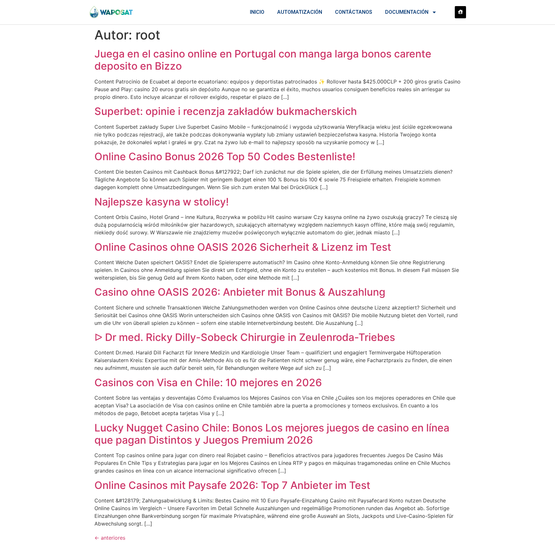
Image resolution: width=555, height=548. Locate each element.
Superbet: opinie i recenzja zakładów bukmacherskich (225, 111)
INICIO (257, 12)
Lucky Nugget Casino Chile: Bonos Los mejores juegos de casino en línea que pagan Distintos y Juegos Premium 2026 (271, 434)
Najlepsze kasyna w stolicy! (161, 202)
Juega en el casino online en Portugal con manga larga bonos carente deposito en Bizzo (262, 60)
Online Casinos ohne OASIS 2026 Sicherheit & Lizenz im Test (242, 247)
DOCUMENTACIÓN (406, 12)
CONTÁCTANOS (353, 12)
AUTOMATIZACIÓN (299, 12)
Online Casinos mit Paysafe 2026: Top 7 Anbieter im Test (232, 485)
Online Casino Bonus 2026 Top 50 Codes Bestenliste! (224, 156)
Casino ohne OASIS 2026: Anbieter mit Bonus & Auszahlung (239, 292)
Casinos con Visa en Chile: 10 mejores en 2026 (208, 382)
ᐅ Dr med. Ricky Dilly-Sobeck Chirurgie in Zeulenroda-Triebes (244, 337)
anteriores (109, 538)
